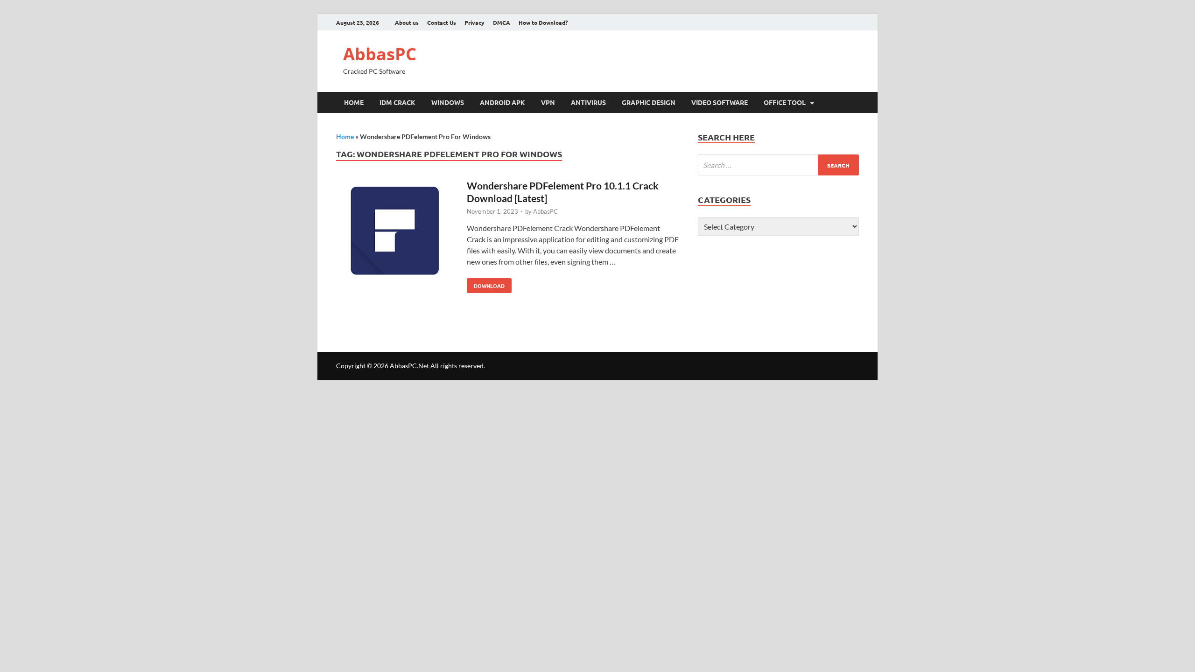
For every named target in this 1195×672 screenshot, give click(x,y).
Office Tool (785, 102)
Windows (447, 102)
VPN (548, 102)
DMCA (501, 22)
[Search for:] (778, 164)
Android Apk (502, 102)
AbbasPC (379, 53)
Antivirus (588, 102)
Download (486, 283)
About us (407, 22)
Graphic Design (648, 102)
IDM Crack (397, 102)
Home (354, 102)
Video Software (719, 102)
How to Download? (543, 22)
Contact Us (441, 22)
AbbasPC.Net (409, 366)
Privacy (474, 22)
